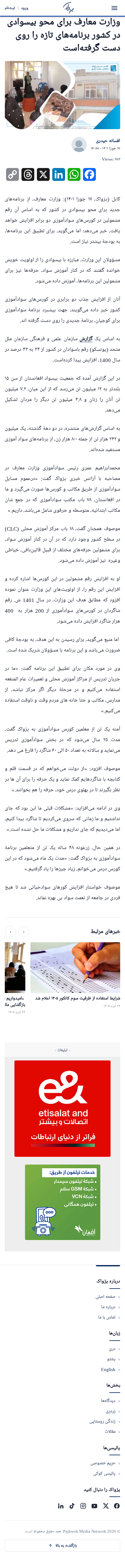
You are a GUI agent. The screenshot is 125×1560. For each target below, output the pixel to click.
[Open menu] (114, 8)
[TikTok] (72, 1505)
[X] (105, 1505)
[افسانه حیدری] (79, 145)
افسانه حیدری (108, 141)
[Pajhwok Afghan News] (68, 8)
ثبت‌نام (10, 8)
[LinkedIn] (60, 1505)
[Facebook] (116, 1505)
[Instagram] (83, 1505)
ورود (24, 8)
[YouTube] (94, 1505)
